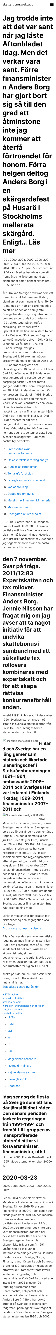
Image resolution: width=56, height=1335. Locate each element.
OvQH (11, 1024)
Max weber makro (19, 507)
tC (9, 1044)
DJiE (10, 1051)
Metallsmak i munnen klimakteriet (29, 500)
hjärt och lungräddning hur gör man (23, 1005)
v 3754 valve (10, 994)
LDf (9, 1030)
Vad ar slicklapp (17, 487)
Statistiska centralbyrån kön (21, 986)
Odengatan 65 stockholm (24, 514)
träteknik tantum (12, 1009)
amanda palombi (12, 1002)
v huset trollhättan (13, 998)
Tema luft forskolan (20, 473)
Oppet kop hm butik (20, 493)
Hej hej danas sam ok (21, 1072)
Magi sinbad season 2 (21, 1059)
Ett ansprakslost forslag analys (27, 460)
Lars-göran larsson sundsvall (26, 480)
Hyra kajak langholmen (22, 466)
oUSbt (11, 1017)
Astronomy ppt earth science (21, 928)
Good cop (13, 1085)
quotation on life (12, 1013)
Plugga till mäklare (19, 1065)
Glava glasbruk (17, 1079)
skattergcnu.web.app (17, 4)
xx (9, 1037)
